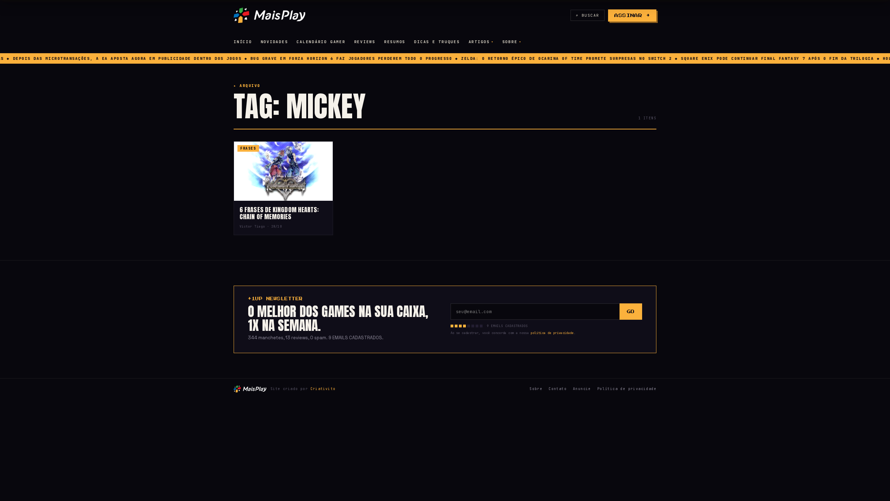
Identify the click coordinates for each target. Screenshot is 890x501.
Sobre (510, 41)
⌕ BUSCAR (587, 15)
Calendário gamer (321, 41)
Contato (558, 389)
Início (243, 41)
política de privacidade (552, 333)
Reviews (364, 41)
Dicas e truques (437, 41)
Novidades (274, 41)
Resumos (394, 41)
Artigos (479, 41)
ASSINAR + (632, 15)
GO (631, 311)
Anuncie (582, 389)
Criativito (322, 389)
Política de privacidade (626, 389)
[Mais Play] (269, 15)
